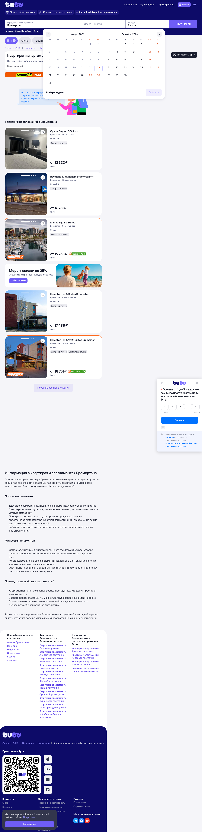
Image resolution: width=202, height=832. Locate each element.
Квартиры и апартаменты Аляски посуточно (85, 663)
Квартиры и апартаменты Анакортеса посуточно (52, 653)
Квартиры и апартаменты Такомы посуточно (52, 666)
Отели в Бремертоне (18, 642)
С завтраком (13, 653)
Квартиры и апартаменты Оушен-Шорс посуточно (52, 693)
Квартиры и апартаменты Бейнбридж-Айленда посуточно (52, 714)
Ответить (180, 421)
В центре (12, 645)
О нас (5, 802)
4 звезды (11, 660)
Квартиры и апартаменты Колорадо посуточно (85, 656)
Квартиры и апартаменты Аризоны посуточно (85, 650)
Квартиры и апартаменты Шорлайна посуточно (52, 680)
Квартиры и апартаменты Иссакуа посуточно (52, 673)
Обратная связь (81, 806)
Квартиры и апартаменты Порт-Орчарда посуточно (53, 706)
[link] (18, 280)
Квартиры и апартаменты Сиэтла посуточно (52, 647)
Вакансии (7, 807)
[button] (48, 759)
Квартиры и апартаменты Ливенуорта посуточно (52, 699)
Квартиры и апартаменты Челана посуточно (52, 686)
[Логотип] (14, 4)
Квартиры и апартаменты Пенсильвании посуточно (85, 669)
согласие (170, 438)
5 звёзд (11, 656)
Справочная (130, 4)
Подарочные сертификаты (51, 802)
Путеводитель (148, 4)
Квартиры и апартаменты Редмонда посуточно (52, 660)
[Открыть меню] (195, 4)
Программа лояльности (50, 807)
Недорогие (13, 649)
